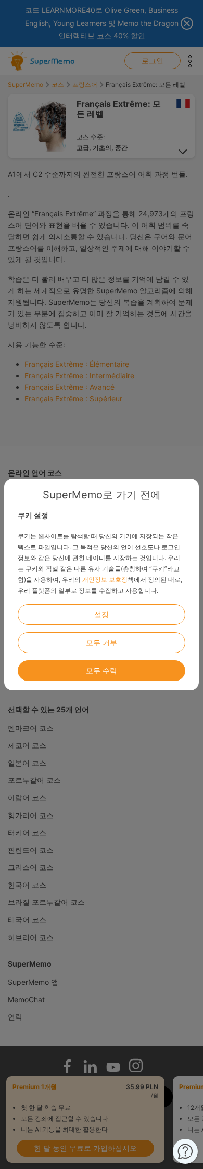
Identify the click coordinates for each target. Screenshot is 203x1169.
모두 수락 (101, 670)
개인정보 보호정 (105, 579)
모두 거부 (101, 642)
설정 (101, 614)
